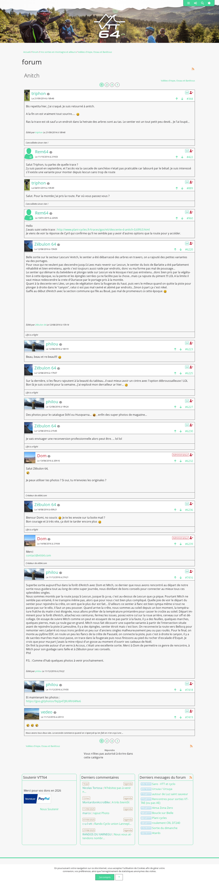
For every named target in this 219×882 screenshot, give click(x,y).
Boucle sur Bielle (162, 813)
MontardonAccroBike (96, 802)
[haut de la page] (176, 98)
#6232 (189, 461)
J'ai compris (105, 877)
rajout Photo (101, 813)
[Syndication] (193, 69)
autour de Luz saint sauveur (170, 794)
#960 (190, 218)
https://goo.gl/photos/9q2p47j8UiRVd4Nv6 (53, 701)
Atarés (156, 833)
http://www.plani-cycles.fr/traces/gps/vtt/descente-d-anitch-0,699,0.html (103, 229)
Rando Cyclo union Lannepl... (112, 824)
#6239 (189, 544)
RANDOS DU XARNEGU (97, 834)
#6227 (189, 407)
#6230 (189, 431)
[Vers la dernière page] (117, 85)
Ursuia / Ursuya (162, 789)
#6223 (189, 349)
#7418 (189, 690)
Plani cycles (159, 818)
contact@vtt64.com (38, 555)
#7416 (189, 577)
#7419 (189, 717)
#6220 (189, 249)
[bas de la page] (182, 98)
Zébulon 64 (40, 324)
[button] (188, 3)
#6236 (189, 510)
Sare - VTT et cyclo (163, 784)
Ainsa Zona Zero (162, 808)
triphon (39, 132)
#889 (190, 188)
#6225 (189, 373)
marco (86, 813)
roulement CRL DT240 (166, 823)
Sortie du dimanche (164, 828)
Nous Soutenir (49, 809)
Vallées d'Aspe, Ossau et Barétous (178, 80)
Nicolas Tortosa (92, 788)
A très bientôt (121, 802)
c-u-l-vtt (87, 824)
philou (38, 671)
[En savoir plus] (119, 877)
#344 (190, 99)
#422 (190, 157)
